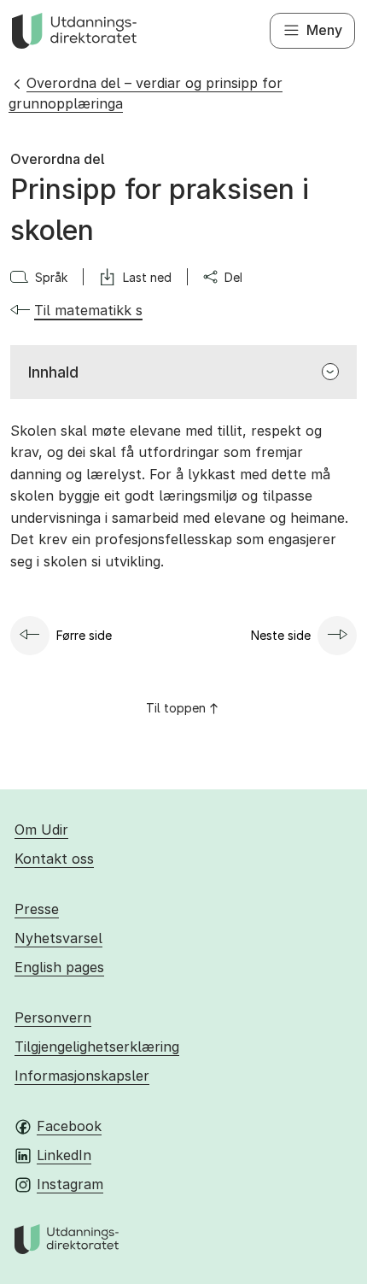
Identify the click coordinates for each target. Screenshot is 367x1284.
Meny (324, 29)
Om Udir (41, 829)
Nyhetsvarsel (58, 938)
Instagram (70, 1184)
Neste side (281, 635)
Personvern (53, 1017)
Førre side (84, 635)
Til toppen (176, 708)
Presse (37, 909)
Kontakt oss (54, 858)
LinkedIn (64, 1155)
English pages (59, 967)
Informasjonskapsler (82, 1075)
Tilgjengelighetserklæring (97, 1046)
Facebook (69, 1125)
